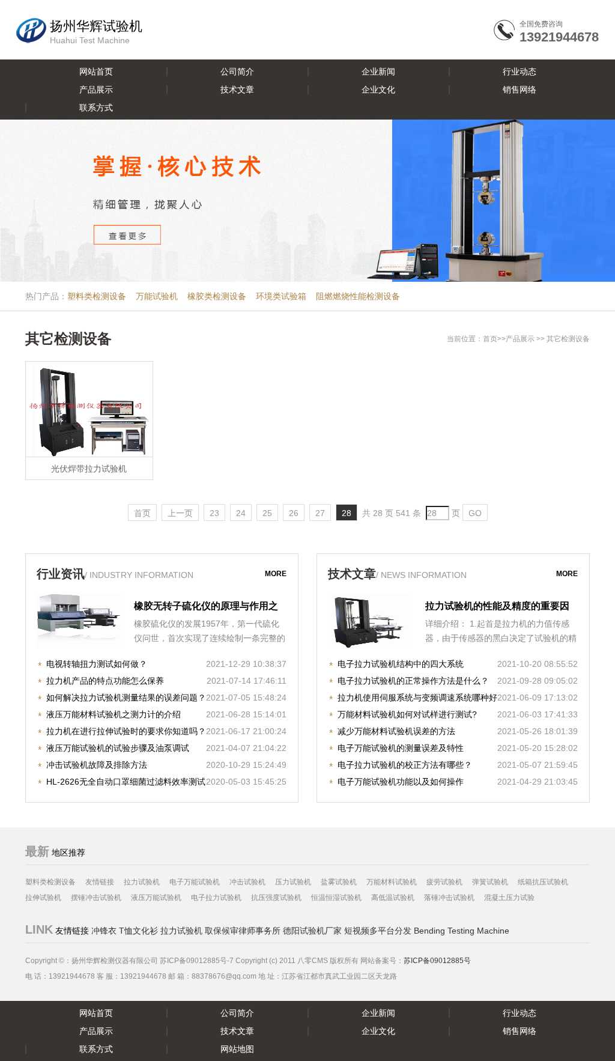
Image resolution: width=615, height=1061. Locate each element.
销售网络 (519, 89)
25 (267, 513)
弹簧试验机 (490, 882)
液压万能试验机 (156, 897)
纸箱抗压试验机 (543, 882)
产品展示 (96, 89)
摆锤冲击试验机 (96, 897)
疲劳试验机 (444, 882)
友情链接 (99, 882)
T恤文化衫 (138, 930)
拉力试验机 (142, 882)
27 (320, 513)
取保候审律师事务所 (242, 930)
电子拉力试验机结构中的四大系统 (401, 664)
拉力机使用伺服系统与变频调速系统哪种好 (417, 697)
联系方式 (96, 107)
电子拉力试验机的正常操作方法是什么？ (413, 681)
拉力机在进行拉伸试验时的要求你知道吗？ (126, 731)
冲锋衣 (104, 930)
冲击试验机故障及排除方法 (96, 765)
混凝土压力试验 (509, 897)
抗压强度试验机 (276, 897)
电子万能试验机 (194, 882)
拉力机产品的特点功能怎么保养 (105, 681)
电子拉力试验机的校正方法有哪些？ (405, 765)
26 (293, 513)
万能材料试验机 (391, 882)
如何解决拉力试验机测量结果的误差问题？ (126, 697)
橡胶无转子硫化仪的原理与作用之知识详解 (206, 607)
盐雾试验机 (339, 882)
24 (241, 513)
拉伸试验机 (43, 897)
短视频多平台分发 (377, 930)
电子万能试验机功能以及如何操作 (401, 781)
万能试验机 (157, 296)
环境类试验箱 (281, 296)
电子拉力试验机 (216, 897)
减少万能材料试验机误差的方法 (396, 731)
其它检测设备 (568, 339)
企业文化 (378, 89)
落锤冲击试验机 (449, 897)
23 (214, 513)
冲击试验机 (247, 882)
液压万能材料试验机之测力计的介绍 (113, 714)
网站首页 (96, 71)
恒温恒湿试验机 (336, 897)
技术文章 (237, 89)
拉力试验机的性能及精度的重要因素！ (497, 607)
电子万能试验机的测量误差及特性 (401, 748)
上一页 (180, 513)
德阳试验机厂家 (312, 930)
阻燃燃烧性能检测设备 (358, 296)
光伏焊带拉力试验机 (89, 468)
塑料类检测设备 (96, 296)
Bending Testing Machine (461, 930)
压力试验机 (293, 882)
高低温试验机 (392, 897)
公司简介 (237, 71)
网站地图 (237, 1049)
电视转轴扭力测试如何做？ (96, 664)
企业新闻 (378, 71)
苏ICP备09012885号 (437, 960)
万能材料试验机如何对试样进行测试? (407, 714)
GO (475, 513)
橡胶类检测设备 (216, 296)
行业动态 (519, 71)
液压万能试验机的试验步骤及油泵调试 (117, 748)
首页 (490, 339)
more (275, 574)
